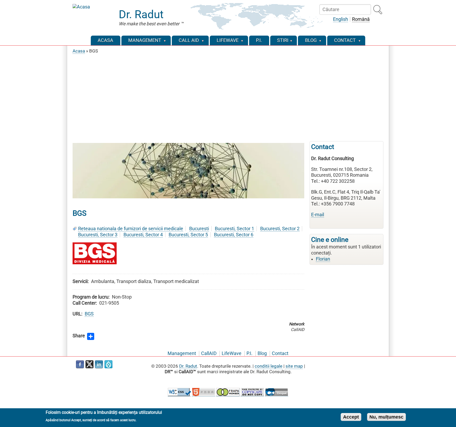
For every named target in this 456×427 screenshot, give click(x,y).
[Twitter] (89, 364)
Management (182, 353)
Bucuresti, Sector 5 (188, 234)
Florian (323, 259)
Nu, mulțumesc (386, 416)
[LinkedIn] (99, 364)
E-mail (317, 214)
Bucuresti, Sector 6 (233, 234)
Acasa (79, 51)
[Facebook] (80, 364)
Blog (262, 353)
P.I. (249, 353)
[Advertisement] (228, 96)
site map (294, 366)
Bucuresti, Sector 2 (280, 228)
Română (361, 19)
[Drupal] (108, 364)
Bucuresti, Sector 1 (234, 228)
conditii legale (268, 366)
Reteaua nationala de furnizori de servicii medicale (130, 228)
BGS (89, 313)
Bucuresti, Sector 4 (143, 234)
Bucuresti (199, 228)
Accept (351, 416)
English (340, 19)
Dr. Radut (141, 14)
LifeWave (231, 353)
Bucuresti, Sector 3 (97, 234)
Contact (280, 353)
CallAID (209, 353)
